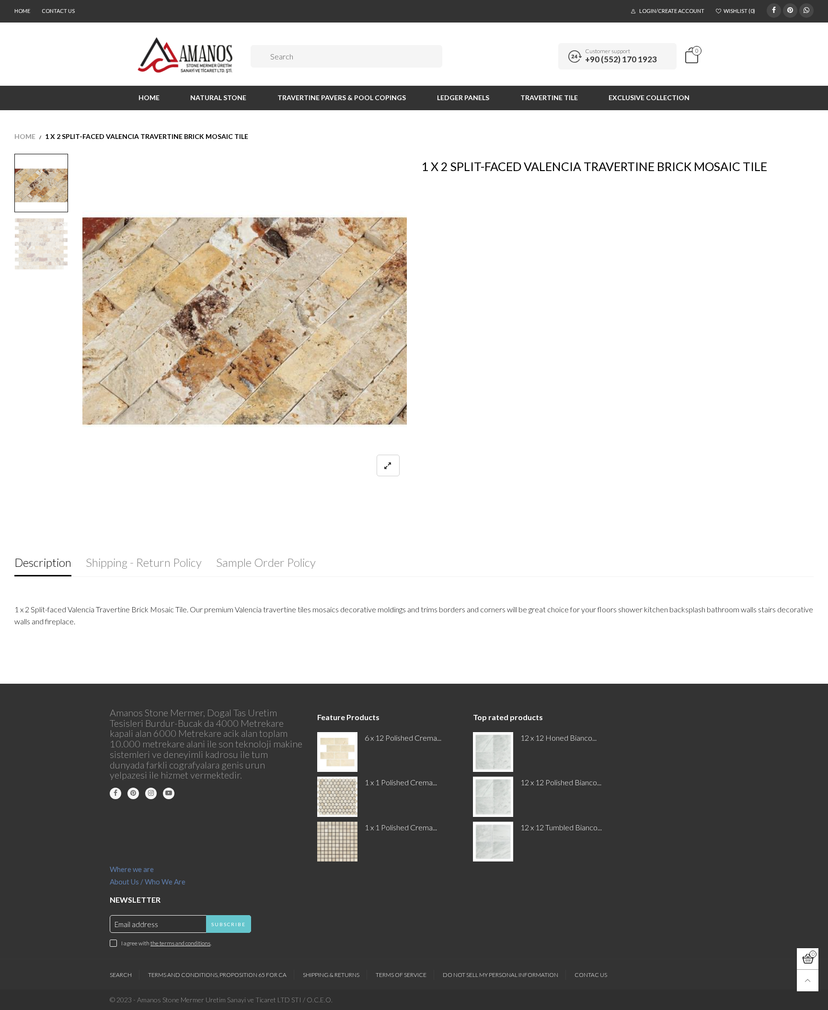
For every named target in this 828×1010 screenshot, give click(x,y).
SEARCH (121, 974)
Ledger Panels (463, 97)
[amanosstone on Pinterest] (133, 793)
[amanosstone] (185, 55)
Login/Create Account (671, 11)
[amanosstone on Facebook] (115, 793)
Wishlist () (739, 11)
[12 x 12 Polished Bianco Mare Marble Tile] (493, 796)
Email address (136, 924)
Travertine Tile (549, 97)
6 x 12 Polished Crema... (403, 737)
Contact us (58, 11)
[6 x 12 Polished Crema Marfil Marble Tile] (337, 752)
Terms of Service (401, 974)
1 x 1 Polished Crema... (401, 782)
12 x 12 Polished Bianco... (560, 782)
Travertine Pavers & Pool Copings (341, 97)
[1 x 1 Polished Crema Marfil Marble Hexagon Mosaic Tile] (337, 796)
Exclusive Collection (649, 97)
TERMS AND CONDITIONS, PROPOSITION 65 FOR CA (217, 974)
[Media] (388, 465)
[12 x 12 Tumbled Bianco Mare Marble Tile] (493, 841)
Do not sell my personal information (500, 974)
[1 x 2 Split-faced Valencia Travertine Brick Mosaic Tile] (244, 321)
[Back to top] (807, 980)
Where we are (132, 869)
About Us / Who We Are (147, 881)
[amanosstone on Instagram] (151, 793)
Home (22, 11)
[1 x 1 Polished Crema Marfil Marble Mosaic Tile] (337, 841)
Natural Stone (218, 97)
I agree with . (166, 943)
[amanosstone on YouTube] (168, 793)
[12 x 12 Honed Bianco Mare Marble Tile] (493, 752)
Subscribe (228, 924)
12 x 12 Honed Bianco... (558, 737)
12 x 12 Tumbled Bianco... (561, 827)
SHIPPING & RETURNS (331, 974)
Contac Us (591, 974)
